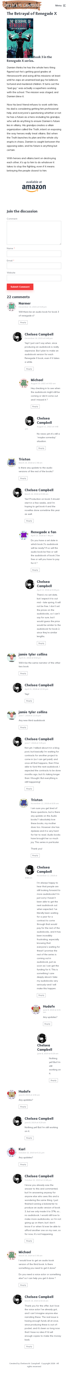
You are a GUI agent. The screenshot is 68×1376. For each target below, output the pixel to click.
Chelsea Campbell (39, 334)
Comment (12, 218)
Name (11, 248)
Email (10, 260)
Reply (23, 322)
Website (11, 272)
